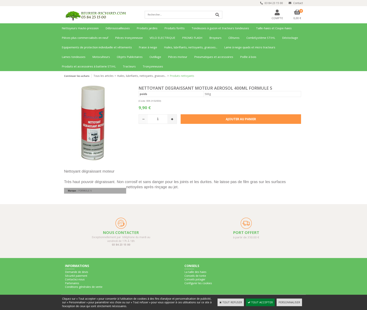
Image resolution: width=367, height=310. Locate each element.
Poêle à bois (248, 57)
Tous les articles (103, 76)
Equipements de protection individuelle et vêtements (97, 47)
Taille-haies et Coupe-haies (274, 28)
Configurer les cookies (198, 283)
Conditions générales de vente (83, 287)
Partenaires (72, 283)
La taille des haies (195, 272)
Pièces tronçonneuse (129, 38)
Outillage (155, 57)
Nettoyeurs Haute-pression (80, 28)
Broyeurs (215, 38)
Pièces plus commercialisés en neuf (85, 38)
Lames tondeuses (73, 57)
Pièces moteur (177, 57)
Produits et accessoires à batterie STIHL (89, 66)
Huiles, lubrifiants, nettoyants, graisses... (190, 47)
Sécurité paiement (76, 276)
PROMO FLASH (192, 38)
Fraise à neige (148, 47)
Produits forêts (174, 28)
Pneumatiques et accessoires (213, 57)
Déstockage (290, 38)
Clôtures (234, 38)
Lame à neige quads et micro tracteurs (249, 47)
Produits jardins (147, 28)
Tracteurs (129, 66)
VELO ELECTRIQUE (162, 38)
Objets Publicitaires (130, 57)
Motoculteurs (101, 57)
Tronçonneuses (153, 66)
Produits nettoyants (182, 76)
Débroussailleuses (118, 28)
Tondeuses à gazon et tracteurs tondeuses (220, 28)
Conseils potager (194, 279)
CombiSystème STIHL (260, 38)
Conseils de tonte (195, 276)
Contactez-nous (75, 279)
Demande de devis (76, 272)
